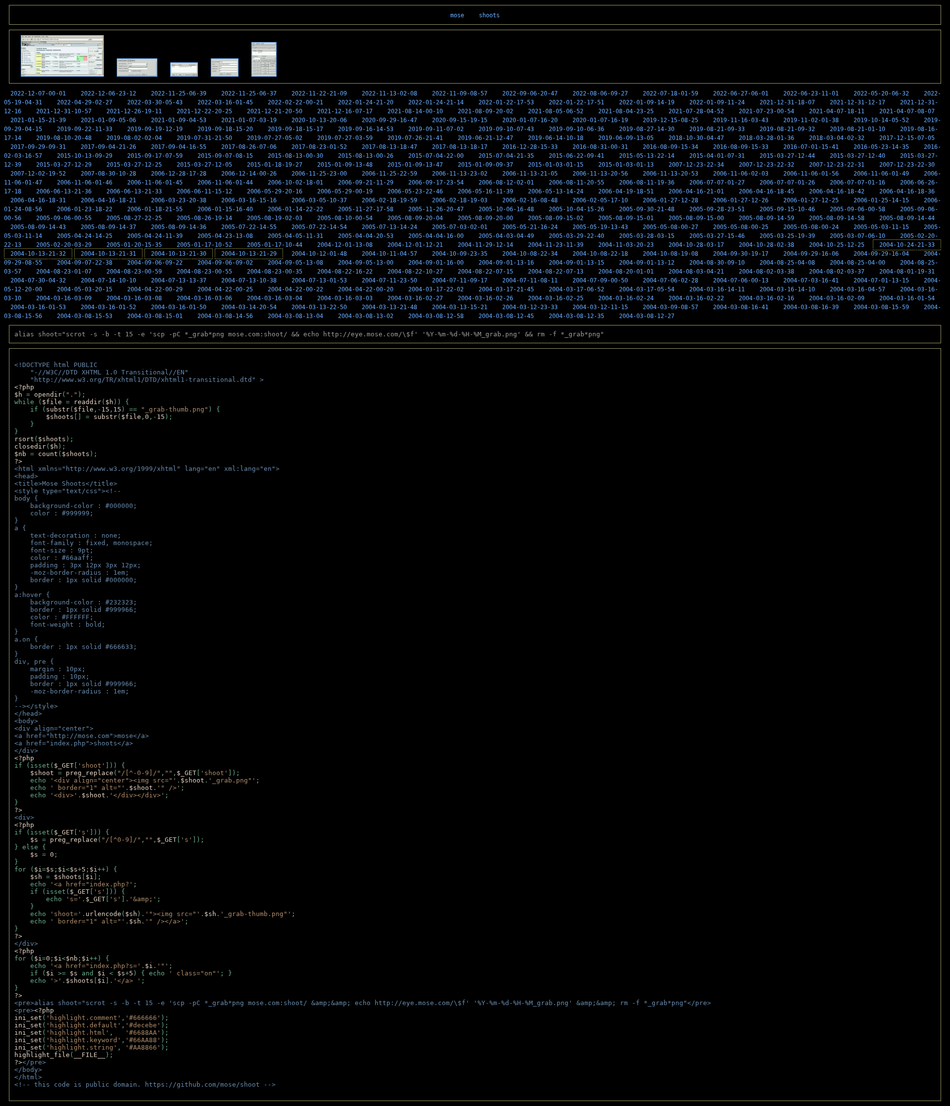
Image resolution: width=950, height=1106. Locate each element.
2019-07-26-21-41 (415, 138)
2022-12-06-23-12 (108, 93)
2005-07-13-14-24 (389, 227)
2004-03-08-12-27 (646, 316)
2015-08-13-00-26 (365, 155)
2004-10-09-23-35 (459, 253)
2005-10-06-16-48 (506, 209)
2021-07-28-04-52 (696, 111)
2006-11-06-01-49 (881, 173)
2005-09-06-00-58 (857, 209)
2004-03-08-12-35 (576, 316)
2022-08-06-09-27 (600, 93)
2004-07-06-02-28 (670, 280)
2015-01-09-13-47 (415, 164)
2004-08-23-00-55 (204, 271)
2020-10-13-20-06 (319, 120)
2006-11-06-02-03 (740, 173)
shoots (489, 15)
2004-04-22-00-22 (295, 289)
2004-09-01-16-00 (436, 262)
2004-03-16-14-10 (787, 289)
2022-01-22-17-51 (576, 102)
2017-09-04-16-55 (178, 146)
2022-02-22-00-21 (295, 102)
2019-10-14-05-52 (881, 120)
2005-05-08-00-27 (670, 227)
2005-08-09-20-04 (415, 218)
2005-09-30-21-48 (646, 209)
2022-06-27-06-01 (740, 93)
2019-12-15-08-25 (670, 120)
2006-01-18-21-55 (155, 209)
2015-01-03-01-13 (626, 164)
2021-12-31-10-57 (64, 111)
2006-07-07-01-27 (717, 182)
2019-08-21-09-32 (787, 129)
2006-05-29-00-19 (345, 191)
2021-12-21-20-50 (274, 111)
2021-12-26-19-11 (134, 111)
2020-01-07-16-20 (530, 120)
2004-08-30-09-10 (717, 262)
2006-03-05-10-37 (319, 200)
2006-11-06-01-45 (155, 182)
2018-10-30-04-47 (696, 138)
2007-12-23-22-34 (696, 164)
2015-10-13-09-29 (84, 155)
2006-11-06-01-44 (225, 182)
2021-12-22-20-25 (204, 111)
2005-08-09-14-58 (836, 218)
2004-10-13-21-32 (38, 253)
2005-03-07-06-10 (857, 235)
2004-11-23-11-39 (555, 244)
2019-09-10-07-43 (506, 129)
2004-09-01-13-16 (506, 262)
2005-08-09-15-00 (696, 218)
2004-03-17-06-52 (576, 289)
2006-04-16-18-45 (766, 191)
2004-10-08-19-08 (670, 253)
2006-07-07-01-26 (787, 182)
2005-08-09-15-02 (555, 218)
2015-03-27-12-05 (204, 164)
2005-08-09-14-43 (38, 227)
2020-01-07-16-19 (600, 120)
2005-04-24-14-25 (84, 235)
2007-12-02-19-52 (38, 173)
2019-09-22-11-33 (84, 129)
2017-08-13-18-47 (389, 146)
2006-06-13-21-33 (134, 191)
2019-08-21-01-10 (857, 129)
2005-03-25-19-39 (787, 235)
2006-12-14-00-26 (249, 173)
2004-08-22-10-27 (415, 271)
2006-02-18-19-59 (389, 200)
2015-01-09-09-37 (485, 164)
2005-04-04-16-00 (436, 235)
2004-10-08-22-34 (530, 253)
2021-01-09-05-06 (108, 120)
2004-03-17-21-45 (506, 289)
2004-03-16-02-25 (555, 298)
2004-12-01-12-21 (415, 244)
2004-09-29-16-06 (811, 253)
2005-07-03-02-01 (459, 227)
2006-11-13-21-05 (530, 173)
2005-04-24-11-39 (155, 235)
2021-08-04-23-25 (626, 111)
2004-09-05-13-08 (295, 262)
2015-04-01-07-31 (717, 155)
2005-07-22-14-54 (319, 227)
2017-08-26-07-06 (249, 146)
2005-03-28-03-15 (646, 235)
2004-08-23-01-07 (64, 271)
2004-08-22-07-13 (555, 271)
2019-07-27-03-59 (345, 138)
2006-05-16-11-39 (485, 191)
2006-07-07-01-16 (857, 182)
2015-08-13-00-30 (295, 155)
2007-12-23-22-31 (836, 164)
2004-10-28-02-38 (766, 244)
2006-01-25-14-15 (881, 200)
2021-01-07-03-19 (249, 120)
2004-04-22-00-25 (225, 289)
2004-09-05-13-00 (365, 262)
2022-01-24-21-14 (436, 102)
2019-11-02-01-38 (811, 120)
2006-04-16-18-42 (836, 191)
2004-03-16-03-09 (64, 298)
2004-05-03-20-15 (84, 289)
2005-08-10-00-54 (345, 218)
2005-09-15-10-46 (787, 209)
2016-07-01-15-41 (811, 146)
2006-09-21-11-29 (365, 182)
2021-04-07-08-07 (907, 111)
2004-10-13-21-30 (178, 253)
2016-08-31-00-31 (600, 146)
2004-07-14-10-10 (108, 280)
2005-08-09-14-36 (178, 227)
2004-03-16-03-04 (274, 298)
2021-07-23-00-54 (766, 111)
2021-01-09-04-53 (178, 120)
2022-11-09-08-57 (459, 93)
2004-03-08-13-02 (365, 316)
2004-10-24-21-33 (907, 244)
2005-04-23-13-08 (225, 235)
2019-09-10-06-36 (576, 129)
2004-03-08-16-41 (740, 307)
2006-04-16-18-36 (907, 191)
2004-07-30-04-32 (38, 280)
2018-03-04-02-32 (836, 138)
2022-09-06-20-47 (530, 93)
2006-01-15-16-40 (225, 209)
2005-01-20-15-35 (134, 244)
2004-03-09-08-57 (670, 307)
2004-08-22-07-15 (485, 271)
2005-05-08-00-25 (740, 227)
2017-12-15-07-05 (907, 138)
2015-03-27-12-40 (857, 155)
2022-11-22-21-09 (319, 93)
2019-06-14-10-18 (555, 138)
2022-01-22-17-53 (506, 102)
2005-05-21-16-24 (530, 227)
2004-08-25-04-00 (857, 262)
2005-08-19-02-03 (274, 218)
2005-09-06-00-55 (64, 218)
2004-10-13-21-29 (249, 253)
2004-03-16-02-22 (696, 298)
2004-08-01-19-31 (907, 271)
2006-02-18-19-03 (459, 200)
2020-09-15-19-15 (459, 120)
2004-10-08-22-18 (600, 253)
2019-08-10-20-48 (64, 138)
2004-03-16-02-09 (836, 298)
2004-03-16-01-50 (178, 307)
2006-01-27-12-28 (670, 200)
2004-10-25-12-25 (836, 244)
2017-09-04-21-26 (108, 146)
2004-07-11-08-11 (530, 280)
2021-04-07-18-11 (836, 111)
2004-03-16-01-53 (38, 307)
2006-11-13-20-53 (670, 173)
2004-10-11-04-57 (389, 253)
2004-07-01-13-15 (881, 280)
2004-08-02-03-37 (836, 271)
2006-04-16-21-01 (696, 191)
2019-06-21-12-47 (485, 138)
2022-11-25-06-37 (249, 93)
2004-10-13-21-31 (108, 253)
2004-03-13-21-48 (389, 307)
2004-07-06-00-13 (740, 280)
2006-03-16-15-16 (249, 200)
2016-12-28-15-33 (530, 146)
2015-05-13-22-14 (646, 155)
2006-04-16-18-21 (108, 200)
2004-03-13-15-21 (459, 307)
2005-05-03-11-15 (881, 227)
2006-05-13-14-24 (555, 191)
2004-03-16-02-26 (485, 298)
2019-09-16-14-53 (365, 129)
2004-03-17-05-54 (646, 289)
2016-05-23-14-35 (881, 146)
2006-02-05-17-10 (600, 200)
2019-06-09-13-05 (626, 138)
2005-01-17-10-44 (274, 244)
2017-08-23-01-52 (319, 146)
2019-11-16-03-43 (740, 120)
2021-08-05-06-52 (555, 111)
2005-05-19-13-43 (600, 227)
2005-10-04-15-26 (576, 209)
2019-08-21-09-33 (717, 129)
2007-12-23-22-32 (766, 164)
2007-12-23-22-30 (907, 164)
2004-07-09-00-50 (600, 280)
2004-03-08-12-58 (436, 316)
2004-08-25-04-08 (787, 262)
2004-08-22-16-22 (345, 271)
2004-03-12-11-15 (600, 307)
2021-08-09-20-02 (485, 111)
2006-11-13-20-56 (600, 173)
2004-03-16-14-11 (717, 289)
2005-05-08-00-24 (811, 227)
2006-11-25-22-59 (389, 173)
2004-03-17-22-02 (436, 289)
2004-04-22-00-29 (155, 289)
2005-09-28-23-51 (717, 209)
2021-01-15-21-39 (38, 120)
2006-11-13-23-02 (459, 173)
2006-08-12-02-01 (506, 182)
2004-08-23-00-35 (274, 271)
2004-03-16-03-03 (345, 298)
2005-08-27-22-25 (134, 218)
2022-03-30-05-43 (155, 102)
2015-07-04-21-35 (506, 155)
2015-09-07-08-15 (225, 155)
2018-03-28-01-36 (766, 138)
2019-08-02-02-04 (134, 138)
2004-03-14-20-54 (249, 307)
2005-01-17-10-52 (204, 244)
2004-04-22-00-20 (365, 289)
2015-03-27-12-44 (787, 155)
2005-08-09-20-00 (485, 218)
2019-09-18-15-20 (225, 129)
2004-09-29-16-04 (881, 253)
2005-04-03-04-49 (506, 235)
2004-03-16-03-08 (134, 298)
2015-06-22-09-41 (576, 155)
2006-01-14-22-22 (295, 209)
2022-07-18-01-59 (670, 93)
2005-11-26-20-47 (436, 209)
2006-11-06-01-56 (811, 173)
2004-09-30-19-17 (740, 253)
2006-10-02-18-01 (295, 182)
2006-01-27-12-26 (740, 200)
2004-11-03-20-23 (626, 244)
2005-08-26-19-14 (204, 218)
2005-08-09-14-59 (766, 218)
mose (457, 15)
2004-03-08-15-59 (881, 307)
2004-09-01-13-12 (646, 262)
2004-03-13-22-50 (319, 307)
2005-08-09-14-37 (108, 227)
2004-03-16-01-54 (907, 298)
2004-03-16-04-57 (857, 289)
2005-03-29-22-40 (576, 235)
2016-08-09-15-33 (740, 146)
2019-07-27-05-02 (274, 138)
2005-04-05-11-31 (295, 235)
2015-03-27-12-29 (64, 164)
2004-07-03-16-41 (811, 280)
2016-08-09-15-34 (670, 146)
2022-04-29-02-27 (84, 102)
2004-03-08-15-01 (155, 316)
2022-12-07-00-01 (38, 93)
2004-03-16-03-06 (204, 298)
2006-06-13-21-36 (64, 191)
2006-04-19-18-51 (626, 191)
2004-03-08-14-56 (225, 316)
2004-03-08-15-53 (84, 316)
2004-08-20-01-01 (626, 271)
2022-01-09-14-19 (646, 102)
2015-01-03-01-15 (555, 164)
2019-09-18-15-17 (295, 129)
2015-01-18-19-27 (274, 164)
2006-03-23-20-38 (178, 200)
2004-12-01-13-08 (345, 244)
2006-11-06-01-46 (84, 182)
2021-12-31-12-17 (857, 102)
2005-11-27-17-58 (365, 209)
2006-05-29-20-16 (274, 191)
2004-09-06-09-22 (155, 262)
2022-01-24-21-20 (365, 102)
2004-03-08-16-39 (811, 307)
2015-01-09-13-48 (345, 164)
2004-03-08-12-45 (506, 316)
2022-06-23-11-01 (811, 93)
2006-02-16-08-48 (530, 200)
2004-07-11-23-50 (389, 280)
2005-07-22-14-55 (249, 227)
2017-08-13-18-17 (459, 146)
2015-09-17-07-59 (155, 155)
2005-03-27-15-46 (717, 235)
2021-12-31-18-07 (787, 102)
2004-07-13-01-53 (319, 280)
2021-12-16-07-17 (345, 111)
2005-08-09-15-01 (626, 218)
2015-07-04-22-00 (436, 155)
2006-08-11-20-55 (576, 182)
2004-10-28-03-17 (696, 244)
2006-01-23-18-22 (84, 209)
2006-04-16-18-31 (38, 200)
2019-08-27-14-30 (646, 129)
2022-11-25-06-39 (178, 93)
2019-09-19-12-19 (155, 129)
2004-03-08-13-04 (295, 316)
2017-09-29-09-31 (38, 146)
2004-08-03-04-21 (696, 271)
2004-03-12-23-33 (530, 307)
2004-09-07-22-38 (84, 262)
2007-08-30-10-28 (108, 173)
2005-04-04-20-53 (365, 235)
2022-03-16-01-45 (225, 102)
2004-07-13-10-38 (249, 280)
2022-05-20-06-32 (881, 93)
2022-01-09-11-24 (717, 102)
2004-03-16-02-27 (415, 298)
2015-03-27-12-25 (134, 164)
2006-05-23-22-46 (415, 191)
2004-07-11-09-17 (459, 280)
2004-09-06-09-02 (225, 262)
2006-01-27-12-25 (811, 200)
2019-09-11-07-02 (436, 129)
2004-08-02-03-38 (766, 271)
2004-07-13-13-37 (178, 280)
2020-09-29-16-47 (389, 120)
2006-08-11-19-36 (646, 182)
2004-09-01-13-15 (576, 262)
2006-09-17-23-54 (436, 182)
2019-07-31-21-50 (204, 138)
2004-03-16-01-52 (108, 307)
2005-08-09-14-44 (907, 218)
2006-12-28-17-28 (178, 173)
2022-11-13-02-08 (389, 93)
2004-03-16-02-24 (626, 298)
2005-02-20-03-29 (64, 244)
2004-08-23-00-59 (134, 271)
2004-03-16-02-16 (766, 298)
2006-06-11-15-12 (204, 191)
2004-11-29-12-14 (485, 244)
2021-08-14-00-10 (415, 111)
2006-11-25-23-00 (319, 173)
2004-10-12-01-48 (319, 253)
